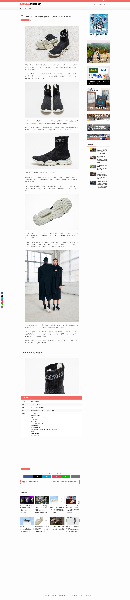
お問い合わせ (88, 595)
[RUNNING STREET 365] (31, 4)
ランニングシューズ (25, 20)
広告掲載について (63, 595)
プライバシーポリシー (73, 595)
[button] (28, 476)
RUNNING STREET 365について (50, 595)
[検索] (106, 1)
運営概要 (81, 595)
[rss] (104, 1)
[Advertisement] (52, 450)
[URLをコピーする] (75, 476)
